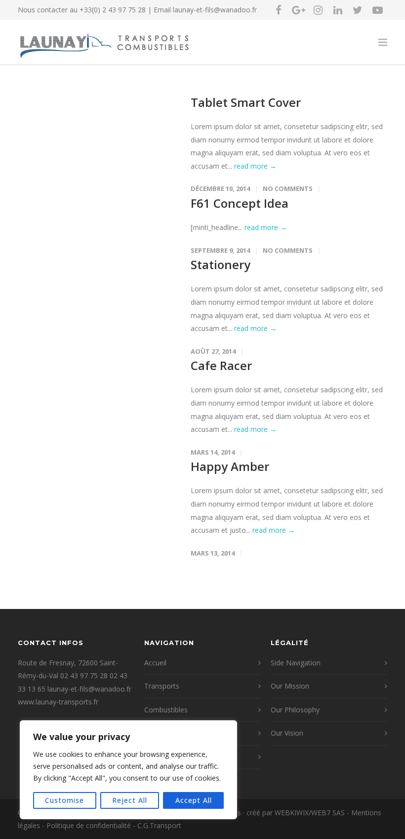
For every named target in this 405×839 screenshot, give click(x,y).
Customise (64, 800)
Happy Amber (230, 466)
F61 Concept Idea (239, 203)
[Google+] (298, 10)
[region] (128, 769)
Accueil (155, 662)
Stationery (220, 264)
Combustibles (166, 709)
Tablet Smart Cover (246, 102)
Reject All (129, 800)
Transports (161, 686)
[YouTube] (377, 10)
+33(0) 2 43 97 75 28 (113, 9)
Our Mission (290, 686)
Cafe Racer (221, 365)
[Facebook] (278, 10)
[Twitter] (357, 10)
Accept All (193, 800)
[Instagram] (318, 10)
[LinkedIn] (338, 10)
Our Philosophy (295, 709)
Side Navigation (296, 662)
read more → (255, 166)
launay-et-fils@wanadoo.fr (215, 9)
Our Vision (287, 733)
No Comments (288, 188)
